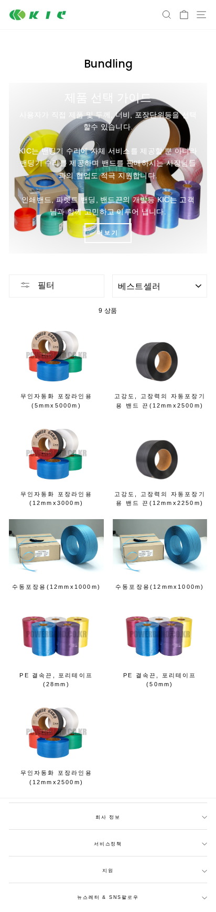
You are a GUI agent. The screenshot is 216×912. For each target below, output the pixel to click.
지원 (108, 870)
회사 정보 (108, 817)
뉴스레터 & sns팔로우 (107, 897)
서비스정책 (108, 844)
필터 (45, 285)
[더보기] (108, 168)
